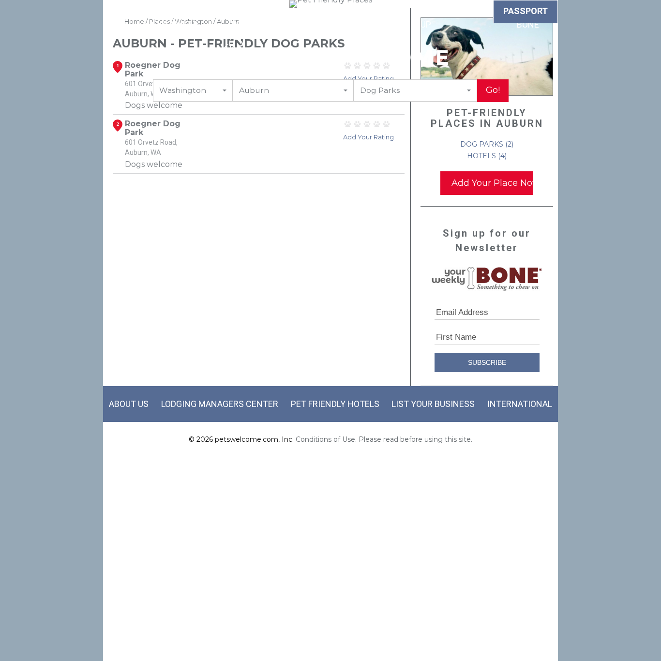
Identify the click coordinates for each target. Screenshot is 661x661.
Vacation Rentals (250, 19)
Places (383, 13)
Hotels (125, 13)
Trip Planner (178, 19)
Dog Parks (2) (486, 144)
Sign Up (426, 19)
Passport (525, 11)
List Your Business (433, 404)
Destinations (326, 13)
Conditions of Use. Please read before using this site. (384, 439)
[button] (193, 90)
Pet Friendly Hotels (335, 404)
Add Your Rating (368, 78)
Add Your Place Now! (492, 183)
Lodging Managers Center (219, 404)
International (519, 404)
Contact (472, 13)
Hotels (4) (487, 155)
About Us (129, 404)
